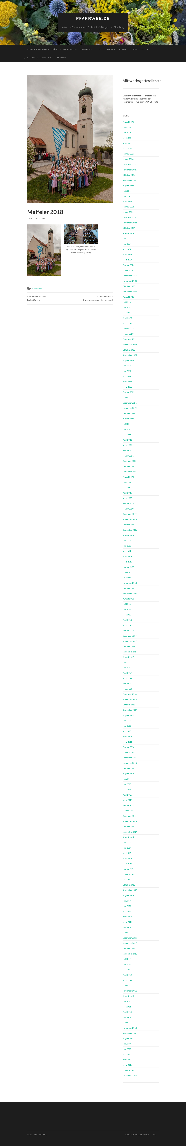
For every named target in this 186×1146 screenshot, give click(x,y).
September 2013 (130, 890)
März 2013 (127, 922)
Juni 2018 (127, 609)
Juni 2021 (127, 429)
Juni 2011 (127, 1001)
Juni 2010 (127, 1049)
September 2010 (130, 1033)
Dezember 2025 (130, 164)
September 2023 (130, 291)
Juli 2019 (127, 540)
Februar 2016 (128, 747)
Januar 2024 (128, 270)
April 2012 (127, 975)
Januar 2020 (128, 508)
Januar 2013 (128, 932)
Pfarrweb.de (93, 18)
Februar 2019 (128, 567)
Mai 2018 (127, 614)
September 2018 (130, 593)
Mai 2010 (127, 1054)
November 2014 (130, 821)
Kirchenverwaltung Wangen (77, 49)
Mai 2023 (127, 312)
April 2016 (127, 736)
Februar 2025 (128, 206)
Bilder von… (139, 49)
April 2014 (127, 858)
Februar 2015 (128, 805)
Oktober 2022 (129, 350)
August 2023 (128, 297)
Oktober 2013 (129, 885)
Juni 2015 (127, 784)
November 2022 (130, 344)
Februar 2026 (128, 153)
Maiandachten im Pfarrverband (98, 298)
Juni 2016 (127, 726)
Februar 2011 (128, 1017)
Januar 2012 (128, 985)
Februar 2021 (128, 450)
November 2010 (130, 1028)
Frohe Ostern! (36, 298)
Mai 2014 (127, 853)
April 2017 (127, 673)
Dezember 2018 (130, 577)
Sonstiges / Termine (116, 49)
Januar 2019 (128, 572)
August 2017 (128, 657)
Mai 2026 (127, 138)
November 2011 (130, 990)
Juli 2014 (127, 842)
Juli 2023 (127, 302)
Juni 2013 (127, 906)
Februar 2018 (128, 630)
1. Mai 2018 (32, 218)
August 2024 (128, 233)
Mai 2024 (127, 249)
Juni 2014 (127, 848)
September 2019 (130, 530)
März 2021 (127, 445)
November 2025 (130, 169)
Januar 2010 (128, 1070)
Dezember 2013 (130, 879)
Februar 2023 (128, 328)
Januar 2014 (128, 874)
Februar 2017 (128, 683)
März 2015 (127, 800)
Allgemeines (37, 288)
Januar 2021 (128, 455)
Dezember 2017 (130, 636)
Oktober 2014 (129, 826)
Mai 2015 (127, 789)
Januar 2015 (128, 810)
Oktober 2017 (129, 646)
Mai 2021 (127, 434)
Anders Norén (142, 1135)
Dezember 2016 (130, 694)
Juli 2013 (127, 900)
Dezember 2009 (130, 1075)
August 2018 (128, 598)
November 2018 (130, 583)
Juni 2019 (127, 545)
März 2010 (127, 1065)
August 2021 (128, 418)
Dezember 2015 (130, 757)
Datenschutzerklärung (39, 58)
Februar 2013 (128, 927)
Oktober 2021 (129, 413)
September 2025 (130, 180)
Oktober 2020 (129, 466)
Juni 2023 (127, 307)
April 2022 (127, 381)
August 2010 (128, 1038)
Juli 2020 (127, 482)
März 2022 (127, 387)
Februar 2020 (128, 503)
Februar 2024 (128, 265)
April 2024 (127, 254)
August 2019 (128, 535)
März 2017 (127, 678)
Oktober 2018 (129, 588)
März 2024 (127, 259)
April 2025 (127, 201)
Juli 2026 (127, 127)
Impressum (62, 58)
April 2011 (127, 1012)
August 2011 (128, 996)
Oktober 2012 (129, 948)
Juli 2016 (127, 720)
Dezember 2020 (130, 461)
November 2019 (130, 519)
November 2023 (130, 281)
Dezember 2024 (130, 217)
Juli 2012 (127, 959)
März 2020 (127, 498)
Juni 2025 (127, 196)
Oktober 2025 (129, 175)
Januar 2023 (128, 334)
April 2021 (127, 440)
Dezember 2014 (130, 816)
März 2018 (127, 625)
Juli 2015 (127, 779)
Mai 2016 (127, 731)
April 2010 (127, 1059)
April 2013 (127, 916)
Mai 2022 (127, 376)
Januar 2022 (128, 397)
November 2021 (130, 408)
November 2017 (130, 641)
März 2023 (127, 323)
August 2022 (128, 360)
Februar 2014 (128, 869)
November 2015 (130, 763)
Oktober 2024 (129, 228)
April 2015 (127, 795)
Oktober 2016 (129, 704)
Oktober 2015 (129, 768)
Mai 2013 (127, 911)
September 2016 (130, 710)
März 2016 (127, 742)
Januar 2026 (128, 159)
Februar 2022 (128, 392)
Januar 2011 (128, 1022)
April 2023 (127, 318)
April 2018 (127, 620)
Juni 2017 (127, 667)
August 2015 (128, 773)
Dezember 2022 (130, 339)
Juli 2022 (127, 365)
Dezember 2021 (130, 403)
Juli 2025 (127, 191)
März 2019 (127, 561)
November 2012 (130, 943)
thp (43, 218)
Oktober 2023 (129, 286)
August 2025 (128, 185)
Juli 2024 (127, 238)
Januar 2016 (128, 752)
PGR (99, 49)
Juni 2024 (127, 244)
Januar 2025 (128, 212)
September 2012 (130, 953)
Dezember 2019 (130, 514)
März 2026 (127, 148)
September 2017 (130, 651)
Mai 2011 (127, 1006)
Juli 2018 (127, 604)
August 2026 (128, 122)
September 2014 (130, 832)
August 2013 (128, 895)
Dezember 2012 (130, 937)
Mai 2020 (127, 487)
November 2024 (130, 222)
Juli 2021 (127, 424)
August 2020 (128, 477)
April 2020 (127, 493)
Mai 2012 (127, 969)
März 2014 (127, 863)
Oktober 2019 (129, 524)
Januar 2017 (128, 689)
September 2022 (130, 355)
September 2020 (130, 471)
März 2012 (127, 980)
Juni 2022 (127, 371)
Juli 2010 (127, 1043)
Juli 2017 (127, 662)
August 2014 (128, 837)
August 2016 (128, 715)
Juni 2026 (127, 132)
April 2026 (127, 143)
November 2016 (130, 699)
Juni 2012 (127, 964)
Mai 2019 (127, 551)
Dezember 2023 (130, 275)
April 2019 (127, 556)
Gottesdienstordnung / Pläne (42, 49)
